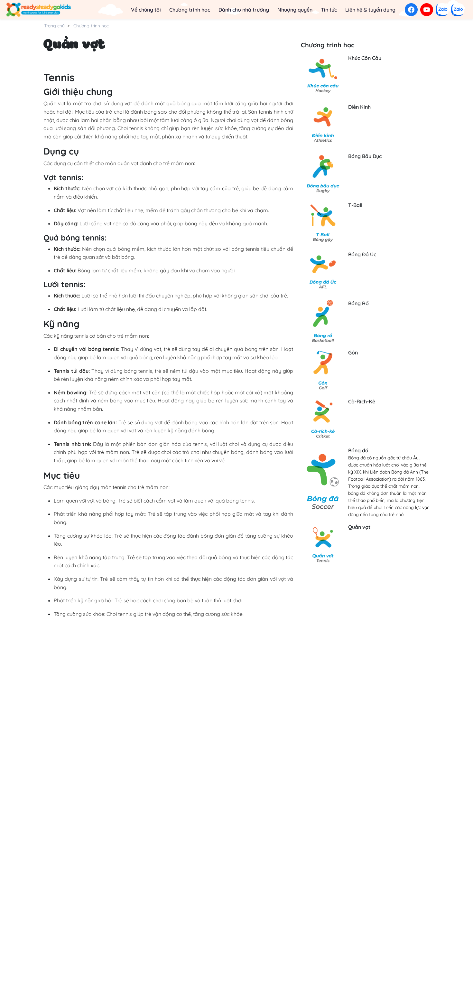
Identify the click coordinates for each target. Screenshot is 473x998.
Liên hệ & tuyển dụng (370, 9)
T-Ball (355, 205)
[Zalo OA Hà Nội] (457, 9)
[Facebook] (411, 9)
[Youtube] (426, 9)
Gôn (353, 352)
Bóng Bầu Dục (365, 156)
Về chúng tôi (146, 9)
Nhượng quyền (294, 9)
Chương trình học (189, 9)
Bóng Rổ (358, 303)
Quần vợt (359, 527)
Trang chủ (54, 26)
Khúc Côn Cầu (364, 58)
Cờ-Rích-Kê (361, 401)
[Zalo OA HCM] (442, 9)
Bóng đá (358, 450)
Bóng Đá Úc (362, 254)
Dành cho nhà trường (243, 9)
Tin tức (329, 9)
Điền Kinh (359, 107)
